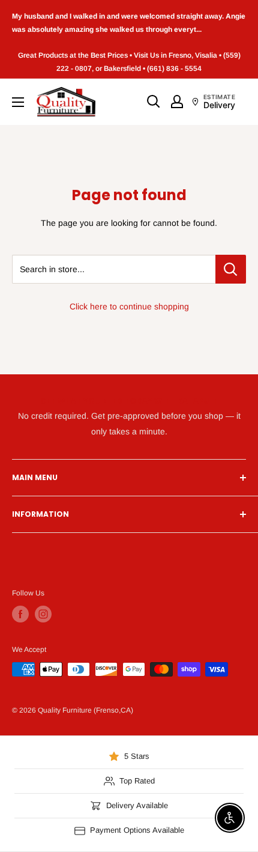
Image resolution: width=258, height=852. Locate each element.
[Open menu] (18, 102)
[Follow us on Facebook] (20, 614)
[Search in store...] (230, 269)
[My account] (177, 101)
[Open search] (153, 101)
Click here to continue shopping (129, 306)
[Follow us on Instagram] (43, 614)
